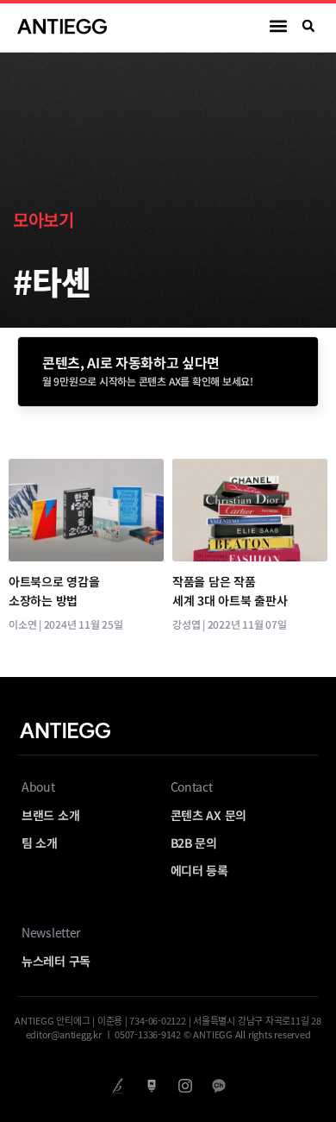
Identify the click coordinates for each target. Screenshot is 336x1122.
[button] (278, 26)
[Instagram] (185, 1085)
